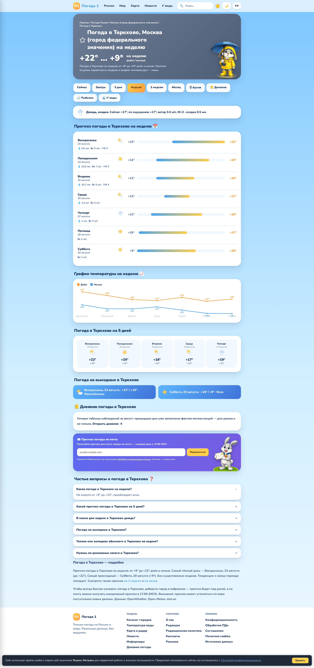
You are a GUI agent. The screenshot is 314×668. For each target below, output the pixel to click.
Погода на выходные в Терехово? (101, 530)
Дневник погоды (139, 647)
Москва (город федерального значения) (134, 22)
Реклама (172, 642)
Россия (109, 6)
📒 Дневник (218, 87)
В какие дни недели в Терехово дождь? (105, 518)
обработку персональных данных (134, 459)
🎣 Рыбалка (85, 98)
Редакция (173, 625)
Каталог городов (139, 620)
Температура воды (140, 625)
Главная (84, 22)
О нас (170, 620)
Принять (300, 660)
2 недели (156, 87)
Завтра (101, 87)
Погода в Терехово (91, 26)
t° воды (167, 6)
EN (237, 5)
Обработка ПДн (216, 625)
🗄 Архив (195, 87)
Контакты (173, 636)
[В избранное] (82, 40)
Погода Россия (99, 22)
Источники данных (219, 642)
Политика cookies (217, 636)
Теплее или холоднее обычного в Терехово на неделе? (117, 541)
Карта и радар (137, 631)
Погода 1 (86, 5)
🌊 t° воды (109, 98)
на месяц (150, 581)
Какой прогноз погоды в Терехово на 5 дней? (110, 507)
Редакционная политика (184, 631)
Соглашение (214, 631)
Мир (122, 6)
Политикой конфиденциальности (241, 660)
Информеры (136, 642)
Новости (151, 6)
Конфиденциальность (221, 620)
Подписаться (198, 452)
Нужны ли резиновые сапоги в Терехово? (107, 553)
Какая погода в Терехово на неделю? (104, 489)
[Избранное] (217, 5)
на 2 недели (132, 581)
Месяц (176, 87)
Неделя (136, 87)
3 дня (118, 87)
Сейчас (82, 87)
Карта (135, 6)
